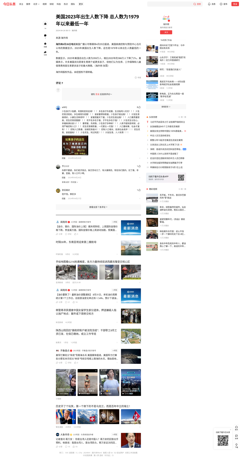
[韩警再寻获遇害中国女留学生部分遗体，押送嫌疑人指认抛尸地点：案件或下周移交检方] (131, 316)
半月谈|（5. (109, 455)
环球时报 (59, 254)
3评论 (67, 282)
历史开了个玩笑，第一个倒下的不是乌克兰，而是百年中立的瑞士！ (93, 406)
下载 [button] (236, 445)
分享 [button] (45, 55)
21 (69, 302)
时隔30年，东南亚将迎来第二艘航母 (76, 242)
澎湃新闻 (59, 282)
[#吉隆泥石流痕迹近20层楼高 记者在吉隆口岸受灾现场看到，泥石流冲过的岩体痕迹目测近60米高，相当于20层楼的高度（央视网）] (66, 382)
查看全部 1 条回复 (69, 182)
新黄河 (58, 342)
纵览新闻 (59, 322)
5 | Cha (79, 452)
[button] (21, 4)
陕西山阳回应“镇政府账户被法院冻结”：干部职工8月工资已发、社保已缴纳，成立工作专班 (86, 332)
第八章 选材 (98, 455)
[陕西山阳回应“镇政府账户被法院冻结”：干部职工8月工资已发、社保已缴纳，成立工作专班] (131, 336)
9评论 (67, 254)
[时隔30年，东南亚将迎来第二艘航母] (131, 247)
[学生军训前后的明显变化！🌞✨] (109, 382)
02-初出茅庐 (119, 452)
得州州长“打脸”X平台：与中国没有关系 (172, 46)
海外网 (74, 30)
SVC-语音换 (69, 452)
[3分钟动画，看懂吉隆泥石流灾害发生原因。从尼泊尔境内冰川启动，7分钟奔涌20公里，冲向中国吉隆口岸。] (131, 382)
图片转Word (97, 452)
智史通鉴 (59, 427)
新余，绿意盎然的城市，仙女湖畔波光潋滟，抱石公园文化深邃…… (173, 208)
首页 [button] (236, 430)
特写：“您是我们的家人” (170, 69)
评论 (69, 234)
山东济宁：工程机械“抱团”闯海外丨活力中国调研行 (172, 59)
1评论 (66, 342)
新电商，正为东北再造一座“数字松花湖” (172, 95)
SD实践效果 (87, 455)
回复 (63, 158)
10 (69, 446)
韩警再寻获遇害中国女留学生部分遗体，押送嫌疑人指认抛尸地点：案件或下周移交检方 (86, 311)
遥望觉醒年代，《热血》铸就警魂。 (172, 220)
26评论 (68, 427)
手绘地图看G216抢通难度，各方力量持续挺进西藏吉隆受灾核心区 (93, 261)
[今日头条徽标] (9, 4)
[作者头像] (166, 18)
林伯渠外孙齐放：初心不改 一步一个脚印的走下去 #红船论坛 (173, 232)
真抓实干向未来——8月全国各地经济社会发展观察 (172, 83)
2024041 (86, 452)
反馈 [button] (236, 438)
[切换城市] (39, 4)
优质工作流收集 (131, 452)
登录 (235, 4)
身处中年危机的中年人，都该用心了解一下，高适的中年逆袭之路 (173, 245)
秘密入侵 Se (108, 452)
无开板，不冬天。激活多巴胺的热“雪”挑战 (173, 196)
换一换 (183, 117)
